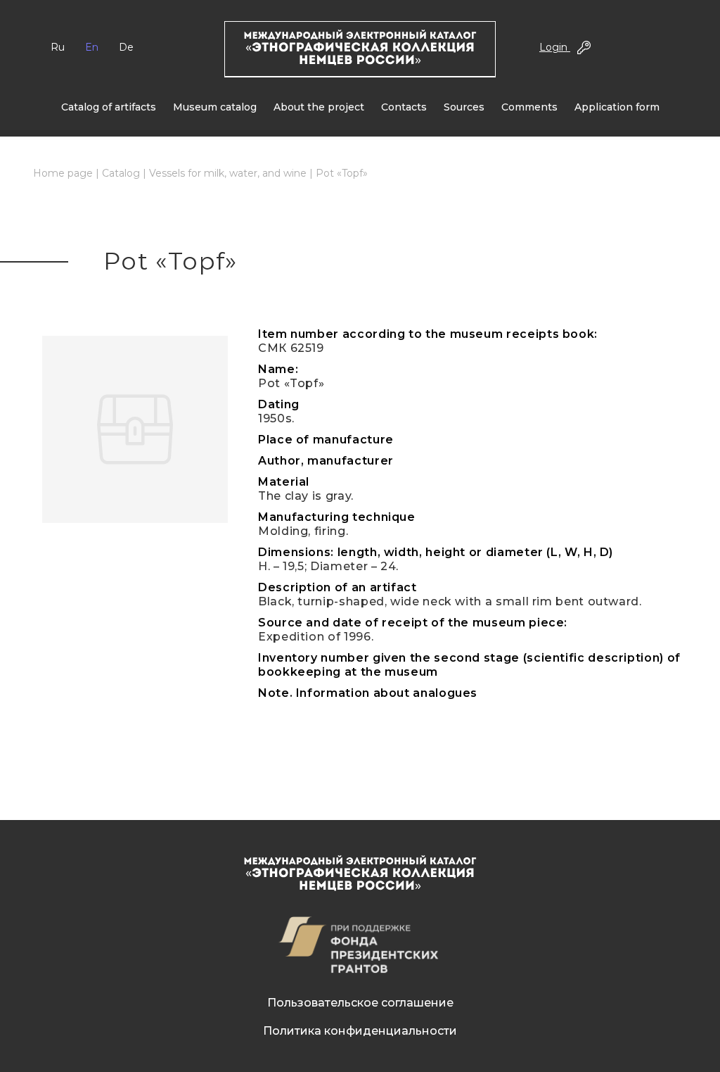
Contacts (404, 107)
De (126, 47)
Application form (617, 107)
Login (554, 47)
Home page (63, 173)
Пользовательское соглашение (360, 1002)
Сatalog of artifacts (108, 107)
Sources (464, 107)
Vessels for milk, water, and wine (228, 173)
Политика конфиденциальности (360, 1031)
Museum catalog (215, 107)
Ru (58, 47)
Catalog (121, 173)
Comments (529, 107)
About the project (319, 107)
